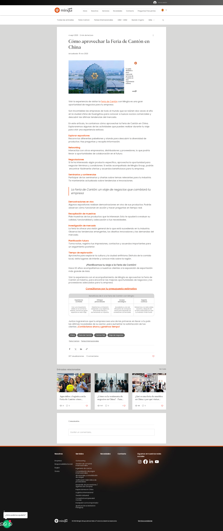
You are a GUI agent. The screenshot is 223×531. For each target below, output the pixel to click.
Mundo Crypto (138, 20)
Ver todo (162, 369)
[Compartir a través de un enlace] (87, 349)
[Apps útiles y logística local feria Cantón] (74, 382)
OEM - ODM (122, 20)
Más (150, 20)
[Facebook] (145, 461)
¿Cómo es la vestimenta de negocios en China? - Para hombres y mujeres (110, 398)
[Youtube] (157, 461)
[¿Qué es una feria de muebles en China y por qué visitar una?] (149, 382)
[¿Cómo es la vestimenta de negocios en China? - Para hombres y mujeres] (111, 382)
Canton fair (100, 335)
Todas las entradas (65, 20)
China (72, 335)
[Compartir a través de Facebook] (70, 349)
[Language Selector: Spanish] (164, 10)
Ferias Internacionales (103, 20)
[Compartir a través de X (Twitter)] (75, 349)
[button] (94, 10)
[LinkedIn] (151, 461)
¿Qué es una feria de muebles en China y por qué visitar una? (149, 398)
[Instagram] (140, 461)
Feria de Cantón (85, 335)
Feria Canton (84, 20)
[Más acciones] (153, 35)
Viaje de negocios (116, 335)
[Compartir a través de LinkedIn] (81, 349)
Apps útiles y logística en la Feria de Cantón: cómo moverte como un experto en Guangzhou (73, 398)
